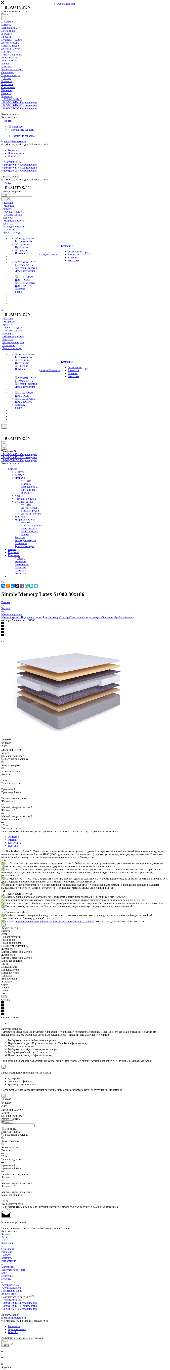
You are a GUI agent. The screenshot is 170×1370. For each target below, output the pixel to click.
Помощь (6, 1278)
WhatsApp (13, 156)
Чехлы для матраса (91, 617)
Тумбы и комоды (124, 617)
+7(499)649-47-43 (12, 99)
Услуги (5, 1240)
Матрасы (26, 483)
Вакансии (6, 1251)
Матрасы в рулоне (31, 525)
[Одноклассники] (8, 586)
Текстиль (75, 617)
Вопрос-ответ (9, 1293)
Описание (13, 836)
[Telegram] (36, 586)
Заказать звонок (10, 176)
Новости (6, 1254)
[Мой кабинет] (2, 430)
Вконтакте (14, 150)
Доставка (13, 845)
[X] (17, 586)
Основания (108, 617)
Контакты (6, 1257)
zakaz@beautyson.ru (15, 141)
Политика (7, 1275)
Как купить (14, 842)
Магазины (7, 1266)
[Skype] (31, 586)
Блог (4, 1272)
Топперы (65, 617)
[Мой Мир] (13, 586)
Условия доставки (11, 1287)
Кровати (16, 617)
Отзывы (12, 839)
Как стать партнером (13, 1269)
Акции (5, 1237)
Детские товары (30, 507)
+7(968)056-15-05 (19, 108)
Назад (21, 471)
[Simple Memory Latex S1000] (67, 730)
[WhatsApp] (27, 586)
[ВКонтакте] (3, 586)
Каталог (19, 474)
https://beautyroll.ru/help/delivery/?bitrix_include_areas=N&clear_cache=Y (54, 921)
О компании (8, 1249)
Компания (20, 561)
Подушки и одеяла (31, 617)
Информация (8, 1260)
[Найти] (4, 18)
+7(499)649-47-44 (19, 105)
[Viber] (22, 586)
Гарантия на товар (11, 1290)
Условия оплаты (10, 1284)
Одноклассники (17, 153)
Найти (6, 1345)
